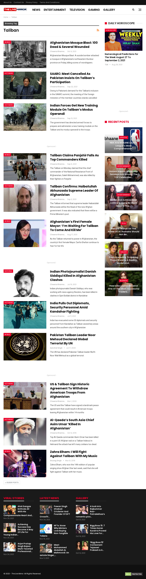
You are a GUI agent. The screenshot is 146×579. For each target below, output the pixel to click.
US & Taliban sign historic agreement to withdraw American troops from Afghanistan (69, 390)
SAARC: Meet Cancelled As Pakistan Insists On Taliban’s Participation (72, 78)
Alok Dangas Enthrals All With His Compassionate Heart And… (18, 511)
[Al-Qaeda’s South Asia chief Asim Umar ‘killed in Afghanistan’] (25, 431)
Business (123, 280)
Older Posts (12, 482)
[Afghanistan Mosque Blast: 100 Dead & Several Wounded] (25, 54)
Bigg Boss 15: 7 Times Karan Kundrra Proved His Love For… (98, 529)
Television (77, 10)
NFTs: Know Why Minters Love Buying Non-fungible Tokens (54, 530)
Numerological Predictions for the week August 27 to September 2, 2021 (121, 57)
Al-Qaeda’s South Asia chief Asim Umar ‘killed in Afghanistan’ (72, 424)
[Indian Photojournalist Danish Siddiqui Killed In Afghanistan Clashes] (25, 283)
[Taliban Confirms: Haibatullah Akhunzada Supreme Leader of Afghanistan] (25, 198)
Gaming (94, 10)
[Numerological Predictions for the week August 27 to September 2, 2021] (123, 40)
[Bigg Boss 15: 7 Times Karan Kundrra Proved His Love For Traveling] (82, 528)
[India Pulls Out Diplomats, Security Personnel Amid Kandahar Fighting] (25, 315)
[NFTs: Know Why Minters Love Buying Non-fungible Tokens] (46, 528)
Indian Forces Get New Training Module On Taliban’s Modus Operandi (74, 109)
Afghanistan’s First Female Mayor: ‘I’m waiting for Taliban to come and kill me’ (74, 226)
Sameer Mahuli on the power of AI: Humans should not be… (123, 231)
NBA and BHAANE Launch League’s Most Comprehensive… (123, 145)
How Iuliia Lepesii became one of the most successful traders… (123, 288)
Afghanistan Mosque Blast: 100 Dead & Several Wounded (74, 45)
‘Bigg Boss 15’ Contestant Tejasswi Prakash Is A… (97, 546)
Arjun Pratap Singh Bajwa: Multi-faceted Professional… (25, 547)
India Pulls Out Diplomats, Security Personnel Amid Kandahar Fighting (70, 307)
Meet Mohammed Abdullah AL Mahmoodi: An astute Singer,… (54, 550)
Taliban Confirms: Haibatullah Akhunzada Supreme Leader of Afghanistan (74, 190)
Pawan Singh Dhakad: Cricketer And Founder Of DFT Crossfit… (55, 511)
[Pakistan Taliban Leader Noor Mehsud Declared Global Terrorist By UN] (25, 346)
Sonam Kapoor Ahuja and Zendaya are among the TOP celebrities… (123, 174)
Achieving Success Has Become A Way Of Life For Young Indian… (18, 529)
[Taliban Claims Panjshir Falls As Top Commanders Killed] (25, 167)
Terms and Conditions (49, 2)
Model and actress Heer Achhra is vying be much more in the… (123, 202)
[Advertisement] (51, 139)
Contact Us (19, 2)
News (36, 10)
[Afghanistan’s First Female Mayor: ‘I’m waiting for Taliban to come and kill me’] (25, 233)
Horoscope (111, 30)
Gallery (109, 10)
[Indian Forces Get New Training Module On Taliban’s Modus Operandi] (25, 117)
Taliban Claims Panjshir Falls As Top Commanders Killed (74, 157)
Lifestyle (123, 137)
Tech (123, 223)
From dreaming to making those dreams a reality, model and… (123, 260)
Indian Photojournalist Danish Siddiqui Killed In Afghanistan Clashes (73, 275)
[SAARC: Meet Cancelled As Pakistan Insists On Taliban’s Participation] (25, 85)
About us (8, 2)
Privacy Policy (31, 2)
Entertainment (55, 10)
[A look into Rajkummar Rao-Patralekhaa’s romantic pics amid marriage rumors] (82, 509)
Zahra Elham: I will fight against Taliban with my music (73, 454)
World (7, 42)
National (8, 271)
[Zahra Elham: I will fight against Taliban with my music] (25, 463)
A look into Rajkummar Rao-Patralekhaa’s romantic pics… (90, 511)
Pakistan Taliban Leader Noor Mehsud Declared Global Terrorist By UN (73, 339)
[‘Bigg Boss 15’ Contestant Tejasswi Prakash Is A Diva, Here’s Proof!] (82, 545)
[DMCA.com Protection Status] (133, 574)
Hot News (9, 73)
